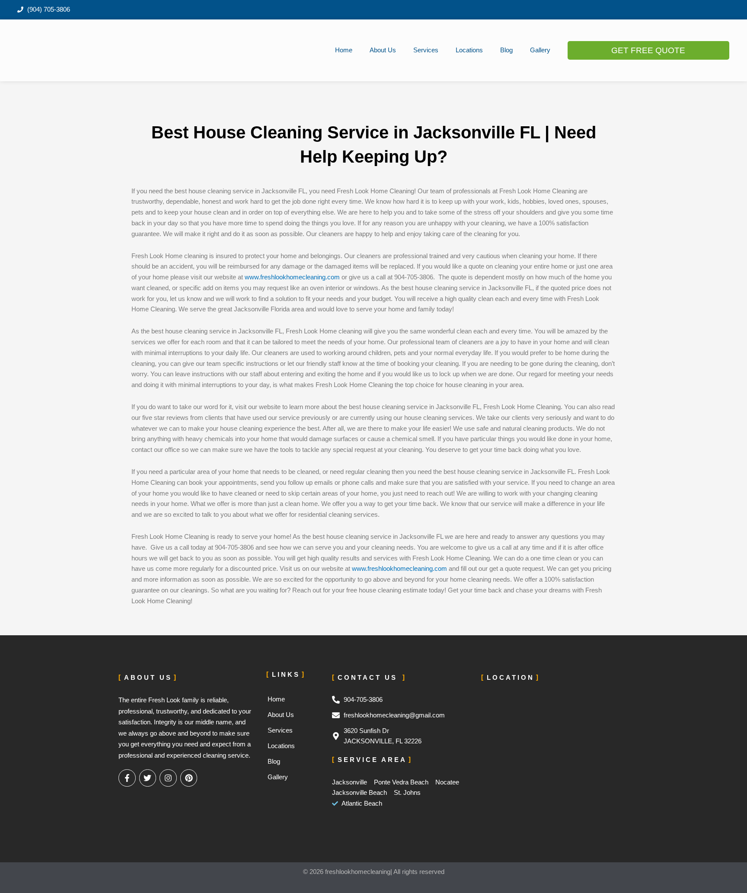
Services (425, 50)
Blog (506, 50)
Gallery (540, 50)
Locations (469, 50)
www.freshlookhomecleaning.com (292, 277)
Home (343, 50)
